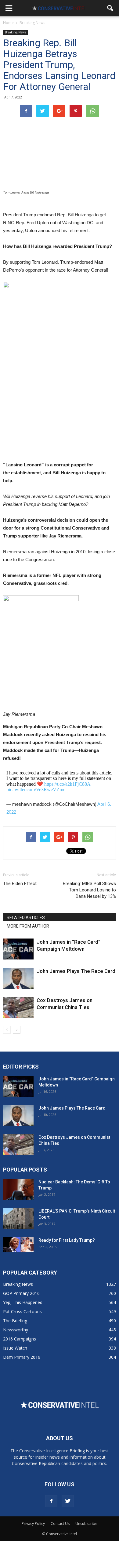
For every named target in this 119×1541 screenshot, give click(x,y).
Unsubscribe (86, 1523)
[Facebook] (51, 1501)
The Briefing (15, 1320)
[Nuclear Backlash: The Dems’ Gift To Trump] (18, 1189)
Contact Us (60, 1523)
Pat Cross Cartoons (22, 1311)
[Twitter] (68, 1501)
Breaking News (15, 32)
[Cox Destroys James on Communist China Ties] (18, 1007)
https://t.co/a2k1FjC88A (67, 784)
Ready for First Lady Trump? (66, 1240)
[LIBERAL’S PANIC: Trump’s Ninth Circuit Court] (18, 1218)
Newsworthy (15, 1330)
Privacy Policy (33, 1523)
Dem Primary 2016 (21, 1357)
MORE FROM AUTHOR (28, 926)
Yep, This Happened (22, 1302)
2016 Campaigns (19, 1339)
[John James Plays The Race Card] (18, 978)
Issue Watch (15, 1348)
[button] (110, 8)
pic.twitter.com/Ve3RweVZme (35, 789)
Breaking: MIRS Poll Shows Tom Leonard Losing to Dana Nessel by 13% (89, 890)
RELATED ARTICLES (26, 917)
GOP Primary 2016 (21, 1293)
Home (8, 22)
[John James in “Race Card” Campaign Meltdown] (18, 949)
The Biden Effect (20, 883)
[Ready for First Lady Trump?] (18, 1244)
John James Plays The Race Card (76, 971)
